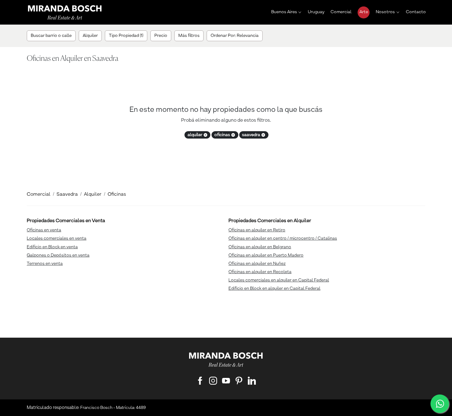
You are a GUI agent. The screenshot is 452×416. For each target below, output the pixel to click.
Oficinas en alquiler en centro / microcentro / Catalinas (282, 238)
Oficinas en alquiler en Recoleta (259, 272)
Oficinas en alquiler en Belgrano (259, 247)
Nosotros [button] (385, 12)
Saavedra (67, 194)
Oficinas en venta (44, 230)
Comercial (341, 12)
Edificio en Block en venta (52, 247)
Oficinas (117, 194)
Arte (363, 12)
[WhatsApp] (439, 403)
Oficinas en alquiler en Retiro (256, 230)
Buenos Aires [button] (284, 12)
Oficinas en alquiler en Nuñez (257, 263)
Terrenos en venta (45, 263)
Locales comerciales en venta (56, 238)
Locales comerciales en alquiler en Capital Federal (278, 280)
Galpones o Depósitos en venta (58, 255)
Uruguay (316, 12)
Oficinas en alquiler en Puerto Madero (265, 255)
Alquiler (92, 194)
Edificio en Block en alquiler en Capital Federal (274, 288)
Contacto (416, 12)
